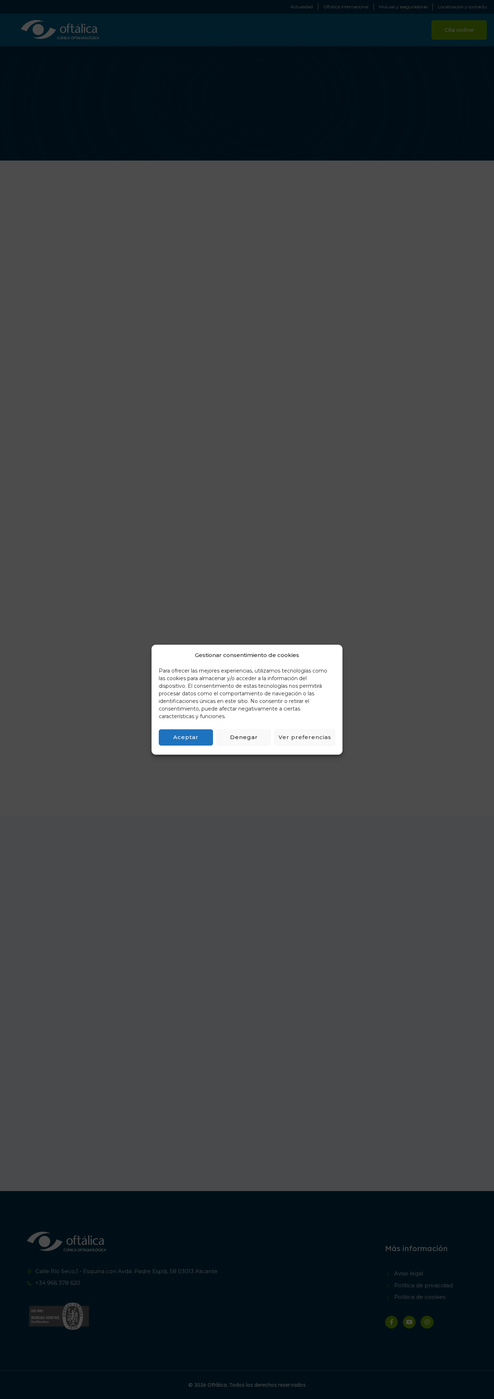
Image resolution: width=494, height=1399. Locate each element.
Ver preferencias (304, 737)
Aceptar (186, 737)
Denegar (244, 737)
